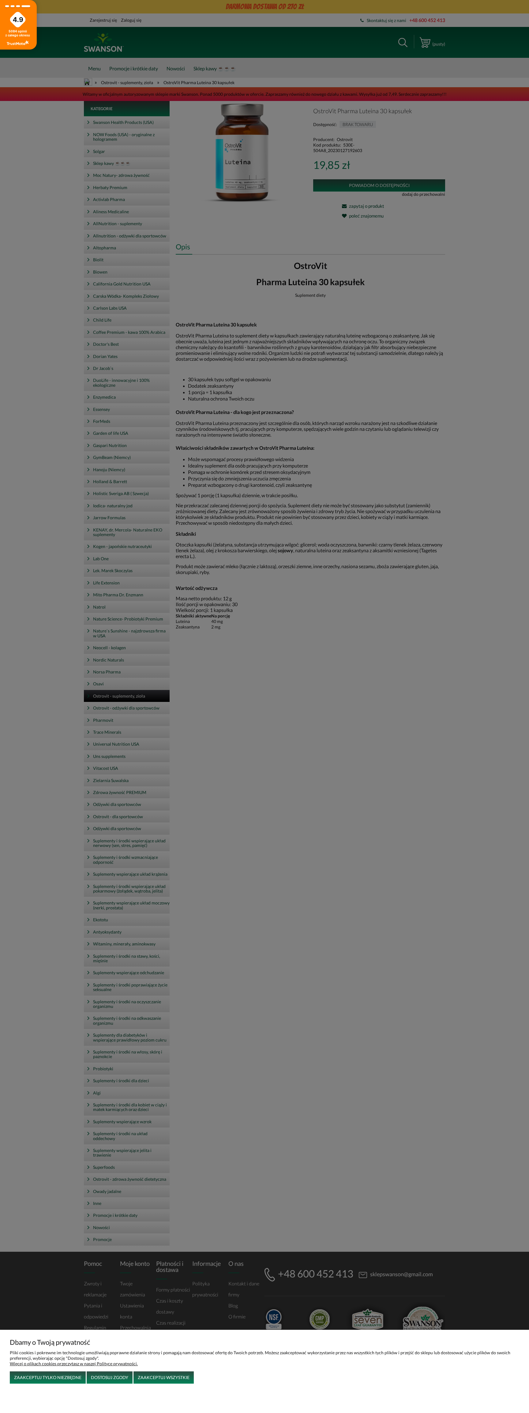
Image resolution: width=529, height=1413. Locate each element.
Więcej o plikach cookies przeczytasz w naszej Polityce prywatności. (74, 1363)
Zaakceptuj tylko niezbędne (47, 1377)
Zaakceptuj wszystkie (163, 1377)
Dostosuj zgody (109, 1377)
